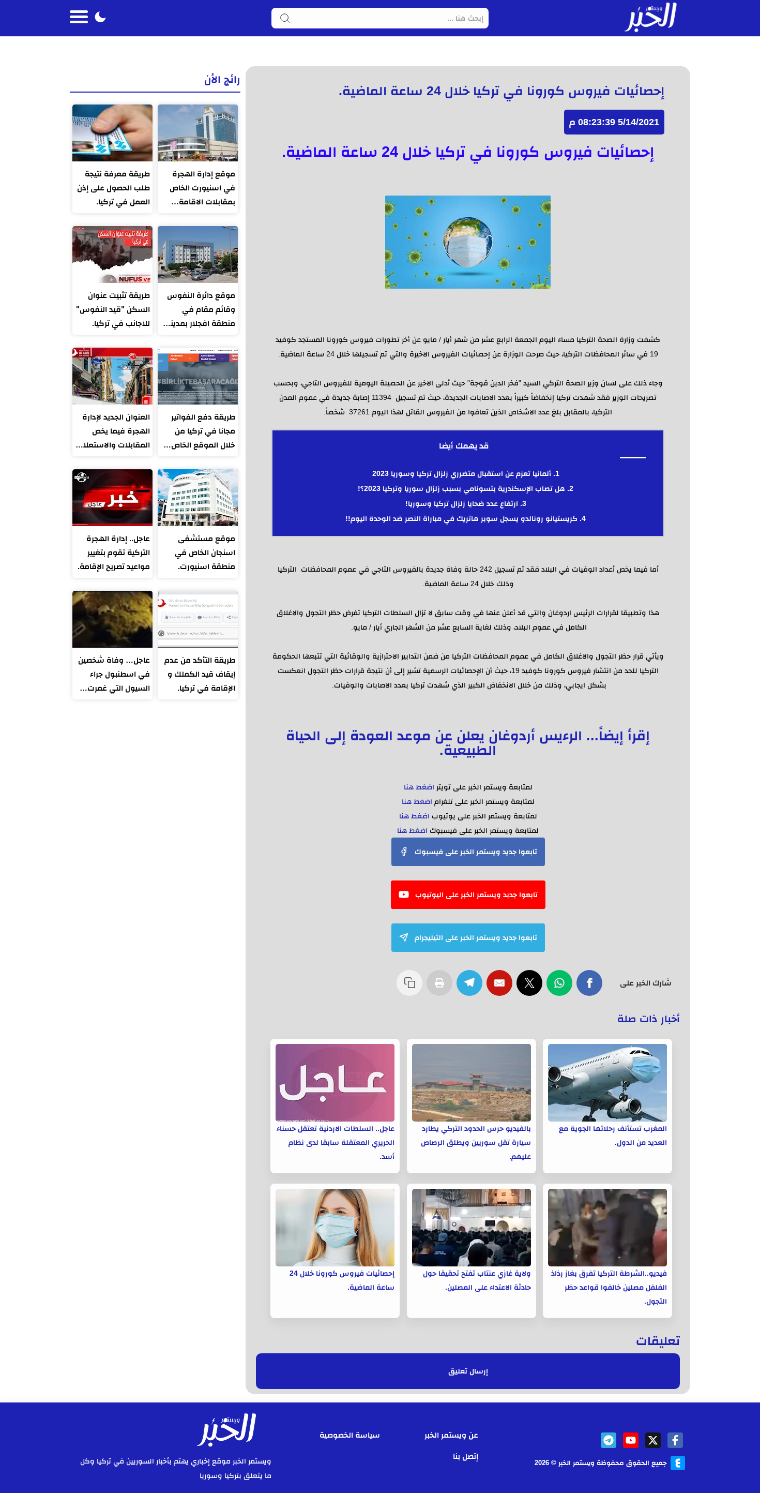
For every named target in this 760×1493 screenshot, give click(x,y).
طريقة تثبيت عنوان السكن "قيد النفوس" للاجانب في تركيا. (113, 309)
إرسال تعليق (468, 1371)
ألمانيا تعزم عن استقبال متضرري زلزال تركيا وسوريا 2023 (461, 473)
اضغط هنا (419, 787)
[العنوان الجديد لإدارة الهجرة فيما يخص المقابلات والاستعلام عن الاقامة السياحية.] (112, 376)
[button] (100, 18)
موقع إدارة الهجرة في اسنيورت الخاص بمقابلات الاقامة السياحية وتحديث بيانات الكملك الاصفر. (199, 188)
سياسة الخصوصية (350, 1434)
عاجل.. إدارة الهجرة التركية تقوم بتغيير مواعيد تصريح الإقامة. (114, 552)
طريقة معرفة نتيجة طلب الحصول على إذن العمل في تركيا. (113, 187)
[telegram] (608, 1440)
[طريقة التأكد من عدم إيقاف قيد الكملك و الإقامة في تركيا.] (198, 619)
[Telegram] (472, 988)
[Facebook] (591, 988)
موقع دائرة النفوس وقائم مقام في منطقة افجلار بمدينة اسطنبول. (200, 310)
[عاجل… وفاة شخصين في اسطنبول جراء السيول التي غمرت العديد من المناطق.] (112, 619)
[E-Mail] (501, 988)
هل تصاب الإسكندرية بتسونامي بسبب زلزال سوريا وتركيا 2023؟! (461, 488)
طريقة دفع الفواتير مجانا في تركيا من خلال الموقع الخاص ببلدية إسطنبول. (203, 432)
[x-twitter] (653, 1440)
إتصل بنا (465, 1456)
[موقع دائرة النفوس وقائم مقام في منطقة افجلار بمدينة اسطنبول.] (198, 254)
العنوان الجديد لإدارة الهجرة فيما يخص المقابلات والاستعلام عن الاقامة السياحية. (114, 432)
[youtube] (631, 1440)
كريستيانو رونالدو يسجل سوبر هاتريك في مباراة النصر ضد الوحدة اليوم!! (461, 518)
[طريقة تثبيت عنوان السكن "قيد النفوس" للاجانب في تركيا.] (112, 254)
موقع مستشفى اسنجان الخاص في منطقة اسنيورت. (205, 552)
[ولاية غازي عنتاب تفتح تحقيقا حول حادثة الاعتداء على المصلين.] (471, 1227)
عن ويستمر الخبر (451, 1434)
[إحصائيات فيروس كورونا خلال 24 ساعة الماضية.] (335, 1227)
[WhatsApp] (561, 988)
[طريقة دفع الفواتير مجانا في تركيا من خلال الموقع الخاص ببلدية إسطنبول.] (198, 376)
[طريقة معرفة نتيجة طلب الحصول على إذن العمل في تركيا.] (112, 132)
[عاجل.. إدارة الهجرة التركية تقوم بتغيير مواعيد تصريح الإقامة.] (112, 497)
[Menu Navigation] (79, 18)
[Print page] (442, 988)
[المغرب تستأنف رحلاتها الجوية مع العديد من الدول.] (607, 1083)
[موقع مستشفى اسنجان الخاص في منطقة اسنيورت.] (198, 497)
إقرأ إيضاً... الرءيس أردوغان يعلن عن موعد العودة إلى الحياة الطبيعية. (468, 742)
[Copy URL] (412, 988)
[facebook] (675, 1440)
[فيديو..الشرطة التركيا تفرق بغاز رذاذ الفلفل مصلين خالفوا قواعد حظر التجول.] (607, 1227)
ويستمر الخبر (576, 1463)
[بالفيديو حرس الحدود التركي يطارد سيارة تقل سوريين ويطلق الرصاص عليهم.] (471, 1083)
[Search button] (285, 18)
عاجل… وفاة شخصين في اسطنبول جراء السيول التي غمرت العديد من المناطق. (114, 675)
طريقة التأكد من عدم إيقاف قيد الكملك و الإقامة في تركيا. (199, 673)
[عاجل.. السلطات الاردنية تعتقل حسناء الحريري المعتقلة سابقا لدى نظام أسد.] (335, 1083)
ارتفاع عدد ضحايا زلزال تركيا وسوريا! (461, 503)
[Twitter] (531, 988)
